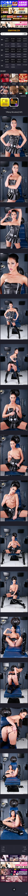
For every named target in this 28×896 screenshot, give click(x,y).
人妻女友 (19, 59)
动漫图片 (25, 54)
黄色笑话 (19, 61)
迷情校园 (7, 61)
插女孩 (7, 64)
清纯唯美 (13, 56)
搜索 (25, 33)
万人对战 (19, 38)
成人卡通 (19, 49)
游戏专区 (25, 38)
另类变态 (25, 51)
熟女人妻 (7, 46)
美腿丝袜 (7, 56)
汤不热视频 (25, 64)
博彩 (2, 39)
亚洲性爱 (7, 49)
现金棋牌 (19, 40)
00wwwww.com (14, 30)
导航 (2, 65)
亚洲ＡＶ (7, 44)
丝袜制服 (13, 46)
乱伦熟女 (19, 51)
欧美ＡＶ (19, 44)
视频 (2, 45)
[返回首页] (26, 893)
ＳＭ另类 (25, 46)
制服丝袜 (7, 51)
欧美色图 (19, 54)
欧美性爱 (25, 49)
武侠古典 (25, 59)
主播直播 (19, 46)
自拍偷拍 (13, 44)
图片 (2, 55)
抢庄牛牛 (25, 40)
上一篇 (4, 849)
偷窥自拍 (7, 54)
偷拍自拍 (13, 49)
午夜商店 (13, 64)
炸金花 (13, 40)
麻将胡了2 (7, 40)
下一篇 (24, 849)
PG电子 (6, 38)
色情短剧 (13, 67)
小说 (2, 60)
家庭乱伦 (13, 59)
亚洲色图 (13, 54)
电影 (2, 50)
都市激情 (7, 59)
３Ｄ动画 (25, 44)
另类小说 (13, 61)
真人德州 (13, 38)
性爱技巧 (25, 61)
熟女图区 (19, 56)
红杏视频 (7, 67)
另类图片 (25, 56)
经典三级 (13, 51)
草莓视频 (19, 64)
